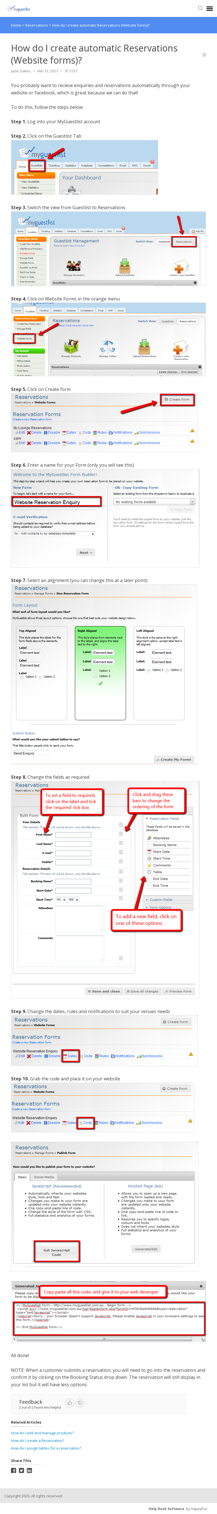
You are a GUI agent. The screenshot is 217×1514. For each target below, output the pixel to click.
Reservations (37, 25)
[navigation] (210, 8)
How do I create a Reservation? (37, 1440)
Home (16, 25)
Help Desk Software (166, 1508)
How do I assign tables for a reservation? (46, 1448)
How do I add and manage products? (42, 1432)
